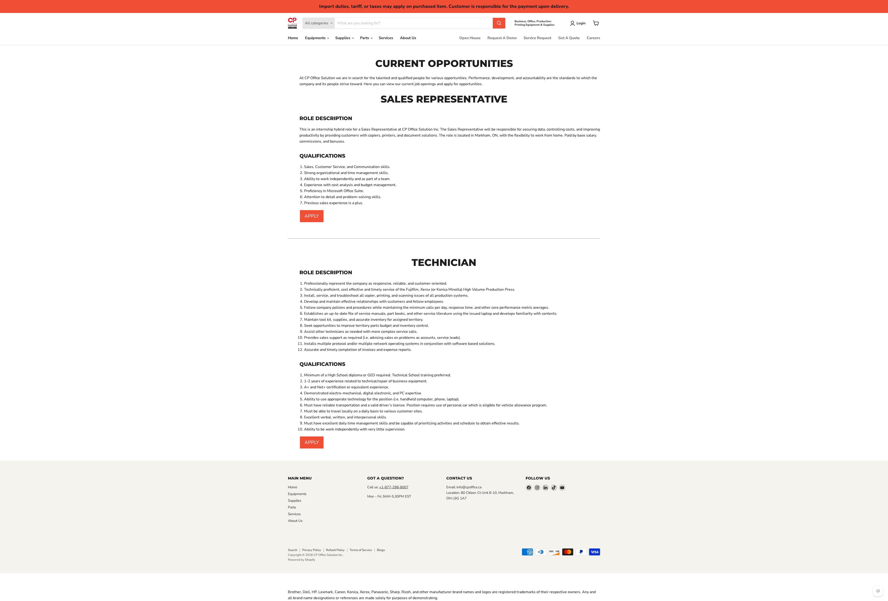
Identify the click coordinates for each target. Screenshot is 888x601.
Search (292, 550)
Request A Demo (502, 37)
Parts (365, 37)
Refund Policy (335, 550)
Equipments (316, 37)
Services (386, 37)
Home (293, 37)
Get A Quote (569, 37)
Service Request (537, 37)
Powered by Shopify (301, 560)
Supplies (343, 37)
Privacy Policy (311, 550)
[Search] (499, 23)
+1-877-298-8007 (393, 487)
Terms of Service (361, 550)
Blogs (381, 550)
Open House (470, 37)
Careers (593, 37)
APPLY (312, 216)
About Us (408, 37)
